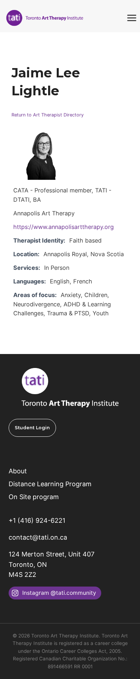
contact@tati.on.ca (38, 537)
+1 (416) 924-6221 (37, 520)
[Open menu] (131, 17)
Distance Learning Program (50, 484)
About (18, 471)
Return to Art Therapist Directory (47, 115)
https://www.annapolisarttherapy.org (63, 226)
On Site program (34, 497)
